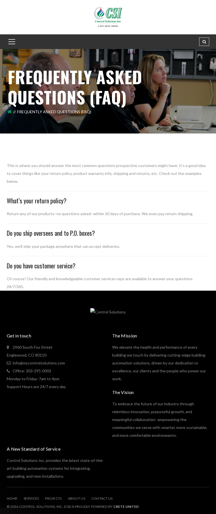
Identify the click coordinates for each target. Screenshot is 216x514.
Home (12, 498)
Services (31, 498)
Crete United (126, 506)
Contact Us (102, 498)
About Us (76, 498)
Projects (53, 498)
